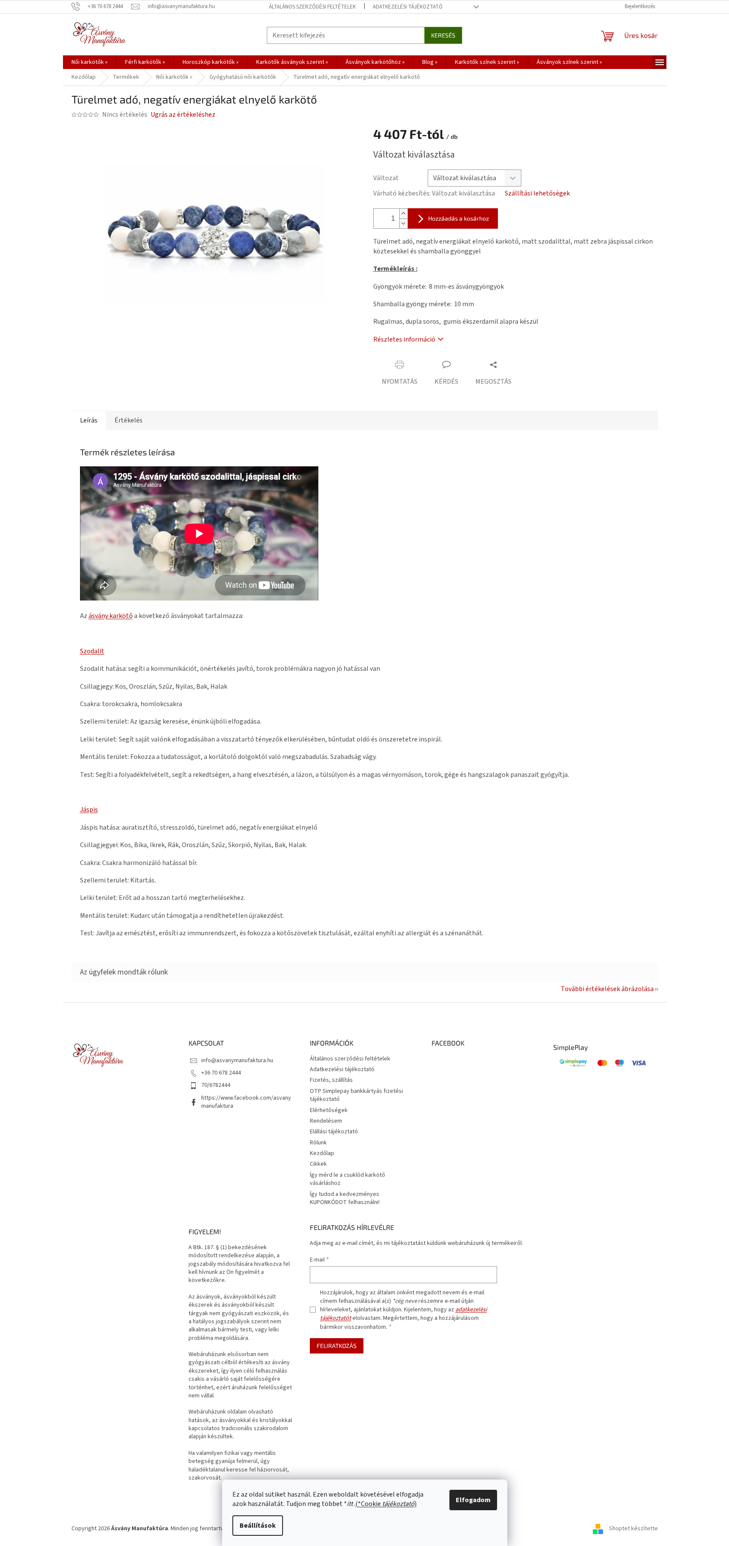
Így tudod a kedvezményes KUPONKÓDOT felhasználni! (345, 1198)
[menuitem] (89, 62)
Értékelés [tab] (128, 420)
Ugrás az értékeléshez (183, 114)
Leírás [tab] (88, 420)
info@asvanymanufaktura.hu (237, 1060)
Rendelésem (326, 1121)
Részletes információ (404, 339)
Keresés (443, 35)
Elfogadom (473, 1500)
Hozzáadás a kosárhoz (458, 218)
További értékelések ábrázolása (607, 989)
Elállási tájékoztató (334, 1131)
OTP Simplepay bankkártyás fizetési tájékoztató (356, 1095)
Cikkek (318, 1164)
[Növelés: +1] (403, 213)
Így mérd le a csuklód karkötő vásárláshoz (347, 1179)
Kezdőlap (322, 1153)
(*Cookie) (386, 1504)
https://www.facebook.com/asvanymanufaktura (246, 1102)
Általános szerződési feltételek (312, 7)
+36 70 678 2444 (221, 1073)
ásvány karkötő (111, 616)
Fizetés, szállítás (331, 1080)
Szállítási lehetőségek (537, 193)
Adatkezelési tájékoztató (408, 7)
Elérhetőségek (329, 1110)
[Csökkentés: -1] (403, 223)
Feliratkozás (337, 1345)
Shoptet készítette (633, 1528)
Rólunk (318, 1142)
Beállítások (258, 1525)
